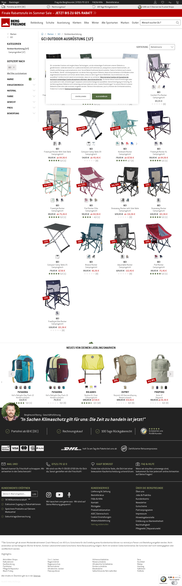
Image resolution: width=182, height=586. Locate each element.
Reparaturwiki (154, 528)
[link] (21, 34)
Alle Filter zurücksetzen (17, 73)
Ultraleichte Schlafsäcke (102, 564)
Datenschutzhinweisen (73, 89)
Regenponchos (54, 564)
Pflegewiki (141, 528)
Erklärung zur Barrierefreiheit (149, 521)
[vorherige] (113, 144)
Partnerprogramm (144, 510)
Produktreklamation (100, 510)
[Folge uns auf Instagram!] (50, 495)
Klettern (77, 22)
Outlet (135, 22)
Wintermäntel (53, 566)
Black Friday (8, 571)
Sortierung (142, 47)
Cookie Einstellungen (101, 517)
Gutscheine (141, 506)
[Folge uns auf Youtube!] (61, 495)
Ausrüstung (63, 22)
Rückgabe (95, 506)
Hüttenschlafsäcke (100, 559)
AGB (93, 513)
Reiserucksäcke (99, 561)
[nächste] (137, 144)
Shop (3, 2)
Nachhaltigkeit (143, 524)
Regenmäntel (53, 561)
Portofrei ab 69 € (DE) (16, 7)
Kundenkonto (142, 498)
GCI (59, 34)
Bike (86, 22)
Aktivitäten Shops (10, 559)
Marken (125, 22)
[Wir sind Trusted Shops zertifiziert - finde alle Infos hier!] (144, 431)
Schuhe (50, 22)
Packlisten (7, 566)
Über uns (140, 491)
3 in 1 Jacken (53, 559)
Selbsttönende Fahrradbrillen (104, 571)
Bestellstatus (97, 495)
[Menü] (179, 576)
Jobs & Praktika (143, 495)
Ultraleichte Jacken (56, 568)
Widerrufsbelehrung (100, 520)
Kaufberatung (9, 564)
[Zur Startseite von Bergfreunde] (14, 22)
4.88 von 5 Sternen (158, 7)
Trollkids (140, 571)
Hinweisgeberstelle (145, 517)
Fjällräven (141, 568)
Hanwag (140, 566)
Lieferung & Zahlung (100, 491)
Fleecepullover (54, 571)
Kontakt (95, 502)
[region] (92, 81)
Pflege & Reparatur (11, 568)
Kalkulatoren (8, 561)
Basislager (14, 2)
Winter (95, 22)
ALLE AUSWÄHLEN (101, 96)
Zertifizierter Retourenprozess (143, 448)
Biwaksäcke (97, 568)
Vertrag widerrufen (99, 524)
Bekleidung (37, 22)
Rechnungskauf (58, 7)
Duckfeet (141, 561)
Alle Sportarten (110, 22)
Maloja (139, 564)
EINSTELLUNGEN (81, 96)
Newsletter (141, 502)
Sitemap (36, 575)
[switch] (174, 583)
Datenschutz (102, 513)
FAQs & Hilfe (97, 498)
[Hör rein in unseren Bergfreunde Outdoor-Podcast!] (71, 495)
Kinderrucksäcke (99, 566)
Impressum (141, 513)
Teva (139, 559)
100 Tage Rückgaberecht (107, 7)
